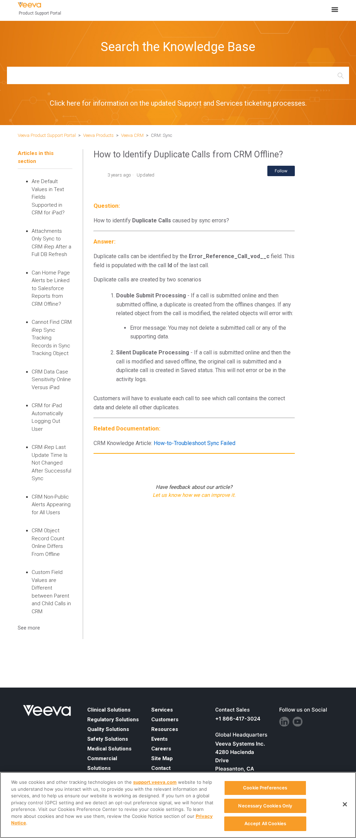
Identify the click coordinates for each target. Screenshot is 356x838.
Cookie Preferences (265, 787)
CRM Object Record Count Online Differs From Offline (48, 542)
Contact (161, 768)
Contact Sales (232, 710)
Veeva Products (98, 135)
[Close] (345, 804)
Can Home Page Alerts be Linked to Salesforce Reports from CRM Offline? (51, 288)
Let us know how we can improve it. (194, 495)
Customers (164, 719)
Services (162, 710)
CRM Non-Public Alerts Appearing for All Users (51, 505)
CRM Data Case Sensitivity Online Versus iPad (51, 380)
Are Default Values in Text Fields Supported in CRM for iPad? (48, 197)
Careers (161, 749)
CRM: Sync (161, 135)
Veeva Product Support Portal (47, 135)
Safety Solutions (107, 739)
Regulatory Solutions (113, 719)
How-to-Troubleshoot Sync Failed (194, 443)
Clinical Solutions (108, 710)
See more (29, 628)
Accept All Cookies (265, 823)
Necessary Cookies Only (265, 805)
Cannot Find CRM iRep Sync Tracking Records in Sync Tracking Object (52, 337)
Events (159, 739)
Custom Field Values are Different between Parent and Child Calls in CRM (51, 592)
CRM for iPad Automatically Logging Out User (47, 417)
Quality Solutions (108, 729)
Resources (164, 729)
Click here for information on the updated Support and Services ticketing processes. (178, 103)
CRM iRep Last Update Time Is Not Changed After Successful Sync (51, 463)
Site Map (162, 758)
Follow (281, 170)
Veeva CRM (132, 135)
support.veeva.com (155, 782)
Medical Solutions (109, 749)
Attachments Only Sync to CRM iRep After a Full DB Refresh (51, 243)
